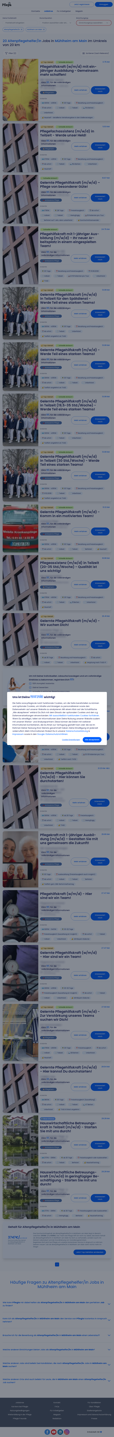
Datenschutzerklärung (77, 731)
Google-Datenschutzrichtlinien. (52, 734)
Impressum (18, 734)
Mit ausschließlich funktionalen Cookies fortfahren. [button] (74, 715)
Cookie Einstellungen (71, 739)
